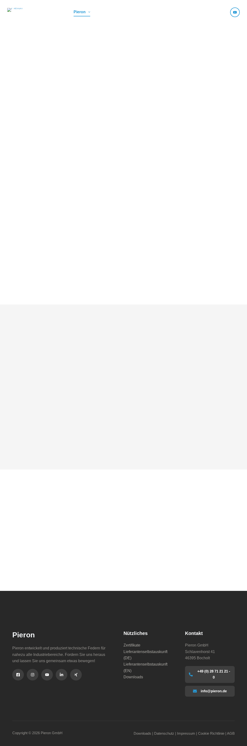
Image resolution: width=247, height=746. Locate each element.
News (141, 12)
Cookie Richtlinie (211, 733)
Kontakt (170, 12)
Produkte (110, 12)
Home (56, 12)
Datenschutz (164, 733)
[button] (214, 12)
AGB (231, 733)
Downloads (133, 677)
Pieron (80, 12)
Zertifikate (132, 645)
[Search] (223, 12)
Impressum (186, 733)
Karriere (196, 12)
